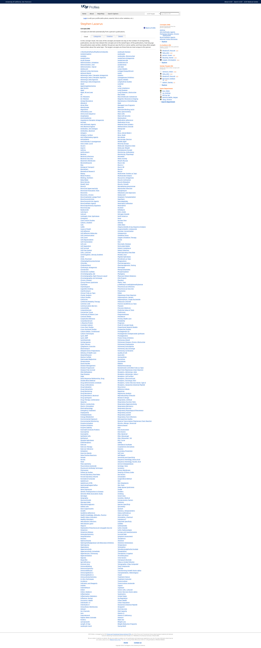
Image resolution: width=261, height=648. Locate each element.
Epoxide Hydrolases (87, 440)
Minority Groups (123, 144)
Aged (82, 90)
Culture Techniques (87, 334)
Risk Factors (122, 432)
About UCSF (228, 2)
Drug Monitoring (86, 391)
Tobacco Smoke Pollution (126, 562)
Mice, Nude (122, 135)
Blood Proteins (85, 176)
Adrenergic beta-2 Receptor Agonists (93, 77)
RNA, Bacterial (122, 434)
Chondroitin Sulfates (88, 272)
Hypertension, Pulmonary (89, 553)
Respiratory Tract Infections (127, 417)
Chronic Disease (86, 280)
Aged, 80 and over (87, 92)
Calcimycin (84, 212)
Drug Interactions (87, 389)
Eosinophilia (85, 432)
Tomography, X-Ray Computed (128, 564)
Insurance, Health (87, 600)
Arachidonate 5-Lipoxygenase (91, 141)
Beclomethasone (86, 163)
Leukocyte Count (86, 626)
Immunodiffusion (86, 570)
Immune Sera (85, 564)
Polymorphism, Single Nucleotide (129, 299)
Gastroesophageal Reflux (89, 485)
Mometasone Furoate (125, 150)
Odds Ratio (121, 225)
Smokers (120, 491)
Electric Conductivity (87, 404)
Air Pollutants (85, 97)
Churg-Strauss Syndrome (89, 282)
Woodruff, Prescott (170, 51)
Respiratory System (124, 415)
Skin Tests (121, 485)
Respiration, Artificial (125, 400)
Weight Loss (122, 622)
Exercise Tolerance (87, 449)
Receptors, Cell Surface (125, 376)
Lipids (120, 73)
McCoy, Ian (166, 95)
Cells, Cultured (86, 252)
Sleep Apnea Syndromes (126, 487)
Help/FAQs (100, 14)
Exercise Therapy (86, 447)
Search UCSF (238, 2)
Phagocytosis (122, 261)
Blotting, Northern (87, 178)
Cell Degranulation (87, 240)
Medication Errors (124, 122)
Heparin (83, 526)
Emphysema (85, 413)
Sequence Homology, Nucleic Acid (129, 462)
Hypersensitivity (86, 549)
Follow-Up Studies (87, 472)
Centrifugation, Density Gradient (92, 255)
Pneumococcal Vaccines (126, 289)
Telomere (121, 541)
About (92, 14)
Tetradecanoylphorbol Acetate (128, 549)
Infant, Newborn (86, 592)
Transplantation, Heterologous (128, 573)
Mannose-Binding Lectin (126, 109)
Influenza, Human (87, 598)
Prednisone (121, 312)
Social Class (122, 496)
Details (120, 36)
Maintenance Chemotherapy (127, 101)
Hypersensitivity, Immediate (90, 551)
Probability (121, 321)
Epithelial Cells (86, 436)
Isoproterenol (85, 615)
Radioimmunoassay (124, 366)
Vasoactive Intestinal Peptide (127, 605)
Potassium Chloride (124, 302)
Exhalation (84, 451)
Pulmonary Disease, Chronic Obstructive (131, 342)
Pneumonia (121, 291)
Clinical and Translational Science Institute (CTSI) (119, 634)
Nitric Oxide (122, 212)
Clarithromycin (86, 291)
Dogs (82, 376)
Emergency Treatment (88, 410)
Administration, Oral (88, 65)
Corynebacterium (86, 321)
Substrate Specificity (125, 521)
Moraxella (121, 156)
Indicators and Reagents (89, 583)
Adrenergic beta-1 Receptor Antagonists (94, 75)
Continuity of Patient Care (89, 314)
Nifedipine (121, 210)
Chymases (84, 284)
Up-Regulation (123, 598)
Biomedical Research (88, 171)
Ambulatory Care (86, 112)
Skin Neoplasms (123, 483)
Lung (119, 86)
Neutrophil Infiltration (125, 203)
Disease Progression (87, 368)
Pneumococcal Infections (126, 287)
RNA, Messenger (123, 436)
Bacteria (83, 154)
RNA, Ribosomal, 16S (125, 438)
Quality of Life (122, 353)
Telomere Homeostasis (125, 543)
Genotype (84, 496)
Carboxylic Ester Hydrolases (90, 216)
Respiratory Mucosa (124, 408)
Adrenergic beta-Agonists (89, 80)
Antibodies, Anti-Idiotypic (89, 129)
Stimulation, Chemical (125, 517)
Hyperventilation (86, 556)
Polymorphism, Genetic (125, 297)
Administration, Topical (88, 67)
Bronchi (83, 186)
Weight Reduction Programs (127, 624)
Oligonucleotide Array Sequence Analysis (132, 227)
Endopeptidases (86, 415)
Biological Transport (87, 167)
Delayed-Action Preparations (90, 351)
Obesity (120, 223)
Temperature (122, 545)
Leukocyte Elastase (124, 52)
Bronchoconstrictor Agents (90, 201)
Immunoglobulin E (87, 573)
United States (122, 596)
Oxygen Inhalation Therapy (127, 237)
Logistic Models (123, 80)
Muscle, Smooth (123, 184)
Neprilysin (121, 199)
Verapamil (121, 607)
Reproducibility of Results (126, 395)
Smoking (121, 494)
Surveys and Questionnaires (127, 532)
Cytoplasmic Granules (88, 346)
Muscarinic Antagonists (126, 178)
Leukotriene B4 (123, 60)
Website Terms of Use (115, 639)
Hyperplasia (85, 547)
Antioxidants (85, 139)
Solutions (121, 502)
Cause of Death (86, 229)
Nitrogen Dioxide (123, 214)
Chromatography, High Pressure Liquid (94, 276)
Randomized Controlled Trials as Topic (131, 368)
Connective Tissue (87, 312)
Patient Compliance (124, 248)
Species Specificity (124, 504)
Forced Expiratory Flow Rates (90, 474)
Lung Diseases (123, 90)
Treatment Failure (124, 577)
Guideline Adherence (88, 513)
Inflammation (85, 594)
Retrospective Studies (125, 419)
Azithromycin (85, 152)
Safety (120, 442)
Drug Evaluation (86, 387)
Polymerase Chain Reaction (127, 295)
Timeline (110, 36)
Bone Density (85, 182)
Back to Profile (150, 28)
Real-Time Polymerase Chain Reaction (130, 370)
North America (123, 216)
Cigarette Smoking (87, 289)
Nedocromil (122, 195)
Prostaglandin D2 (123, 331)
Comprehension (86, 310)
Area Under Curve (87, 144)
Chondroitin (85, 269)
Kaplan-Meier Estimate (88, 617)
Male (119, 103)
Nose (119, 218)
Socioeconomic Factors (125, 500)
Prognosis (121, 323)
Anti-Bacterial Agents (88, 126)
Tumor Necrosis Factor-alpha (127, 592)
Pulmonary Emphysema (126, 344)
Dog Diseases (85, 374)
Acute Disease (85, 60)
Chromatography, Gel (88, 274)
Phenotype (121, 267)
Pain (119, 242)
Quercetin (121, 355)
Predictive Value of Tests (126, 310)
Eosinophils (84, 434)
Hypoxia (83, 558)
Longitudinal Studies (125, 82)
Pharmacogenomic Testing (127, 265)
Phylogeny (121, 274)
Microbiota (121, 137)
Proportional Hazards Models (128, 327)
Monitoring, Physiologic (126, 154)
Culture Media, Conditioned (90, 331)
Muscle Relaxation (124, 182)
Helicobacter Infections (88, 521)
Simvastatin (122, 477)
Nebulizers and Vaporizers (127, 193)
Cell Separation (86, 246)
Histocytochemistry (87, 534)
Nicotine (120, 208)
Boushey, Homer (169, 58)
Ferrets (83, 459)
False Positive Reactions (89, 455)
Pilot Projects (122, 278)
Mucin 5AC (121, 163)
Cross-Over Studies (87, 327)
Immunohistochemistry (88, 577)
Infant (83, 590)
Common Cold (85, 304)
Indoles (83, 585)
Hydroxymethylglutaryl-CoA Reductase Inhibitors (97, 543)
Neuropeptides (123, 201)
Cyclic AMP (84, 336)
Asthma (83, 150)
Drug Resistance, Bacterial (90, 395)
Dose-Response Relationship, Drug (92, 378)
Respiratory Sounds (124, 413)
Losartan (121, 84)
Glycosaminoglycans (87, 504)
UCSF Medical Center (251, 2)
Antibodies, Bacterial (88, 131)
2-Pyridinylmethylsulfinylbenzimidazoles (94, 52)
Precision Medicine (124, 308)
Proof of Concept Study (125, 325)
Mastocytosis (122, 118)
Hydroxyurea (85, 545)
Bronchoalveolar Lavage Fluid (91, 197)
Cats (82, 225)
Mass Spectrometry (124, 112)
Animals (83, 122)
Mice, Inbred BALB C (125, 133)
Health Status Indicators (89, 517)
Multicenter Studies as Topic (127, 173)
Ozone (120, 240)
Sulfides (120, 523)
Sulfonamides (122, 526)
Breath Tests (85, 184)
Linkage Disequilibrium (126, 71)
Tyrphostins (122, 594)
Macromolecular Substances (127, 97)
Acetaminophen (86, 54)
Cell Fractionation (86, 242)
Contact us (138, 643)
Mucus (120, 171)
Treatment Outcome (124, 579)
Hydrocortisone (86, 541)
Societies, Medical (124, 498)
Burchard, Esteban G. (168, 79)
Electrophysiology (87, 408)
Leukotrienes (122, 65)
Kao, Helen (166, 91)
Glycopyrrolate (85, 502)
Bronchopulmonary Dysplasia (91, 205)
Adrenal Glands (86, 73)
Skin (119, 481)
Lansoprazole (85, 622)
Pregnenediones (123, 314)
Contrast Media (86, 316)
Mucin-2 (120, 165)
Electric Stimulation (87, 406)
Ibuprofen (84, 560)
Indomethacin (85, 588)
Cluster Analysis (86, 295)
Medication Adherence (125, 120)
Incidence (84, 581)
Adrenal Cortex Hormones (89, 71)
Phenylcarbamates (124, 269)
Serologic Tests (123, 466)
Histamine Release (87, 532)
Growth (83, 511)
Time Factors (122, 558)
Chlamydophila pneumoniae (90, 261)
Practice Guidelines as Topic (127, 304)
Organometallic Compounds (127, 229)
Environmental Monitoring (90, 421)
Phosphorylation (123, 272)
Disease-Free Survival (88, 370)
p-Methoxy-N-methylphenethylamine (130, 284)
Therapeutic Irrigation (125, 553)
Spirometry (121, 506)
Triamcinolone (122, 581)
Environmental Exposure (89, 419)
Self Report (121, 455)
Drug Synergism (86, 398)
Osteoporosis (122, 233)
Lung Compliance (124, 88)
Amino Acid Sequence (88, 114)
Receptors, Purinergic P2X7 (127, 380)
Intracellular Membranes (89, 607)
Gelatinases (84, 487)
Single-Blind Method (125, 479)
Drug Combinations (87, 385)
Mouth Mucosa (123, 161)
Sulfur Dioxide (122, 528)
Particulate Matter (124, 246)
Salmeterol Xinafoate (125, 445)
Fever (82, 462)
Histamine (84, 530)
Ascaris (83, 146)
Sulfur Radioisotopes (125, 530)
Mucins (120, 169)
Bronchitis (84, 193)
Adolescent (84, 69)
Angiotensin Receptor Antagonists (92, 120)
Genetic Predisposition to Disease (92, 491)
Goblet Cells (85, 506)
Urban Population (124, 602)
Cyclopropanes (86, 342)
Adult (82, 84)
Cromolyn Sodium (87, 325)
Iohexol (83, 609)
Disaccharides (85, 363)
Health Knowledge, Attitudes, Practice (93, 515)
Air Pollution (85, 99)
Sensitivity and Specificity (126, 457)
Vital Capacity (122, 611)
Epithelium (84, 438)
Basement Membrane (88, 161)
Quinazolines (122, 357)
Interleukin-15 (85, 602)
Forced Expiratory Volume (89, 477)
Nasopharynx (122, 191)
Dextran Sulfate (86, 357)
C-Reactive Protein (87, 323)
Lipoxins (120, 75)
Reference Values (123, 389)
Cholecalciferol (86, 265)
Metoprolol (121, 129)
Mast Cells (121, 114)
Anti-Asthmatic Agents (88, 124)
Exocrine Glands (86, 453)
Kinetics (83, 620)
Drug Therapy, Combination (90, 400)
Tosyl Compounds (124, 566)
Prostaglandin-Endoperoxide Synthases (131, 334)
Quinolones (122, 361)
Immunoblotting (86, 566)
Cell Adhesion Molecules (89, 233)
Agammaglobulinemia (88, 86)
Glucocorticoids (86, 500)
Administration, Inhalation (90, 62)
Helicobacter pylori (87, 523)
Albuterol (84, 103)
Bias (82, 165)
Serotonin (121, 468)
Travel (120, 575)
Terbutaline (122, 547)
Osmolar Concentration (126, 231)
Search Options (113, 14)
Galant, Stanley (168, 82)
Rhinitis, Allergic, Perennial (127, 423)
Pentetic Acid (122, 255)
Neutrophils (122, 205)
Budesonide (85, 210)
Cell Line (83, 244)
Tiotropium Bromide (124, 560)
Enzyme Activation (87, 423)
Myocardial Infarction (125, 188)
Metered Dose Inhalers (125, 124)
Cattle (83, 227)
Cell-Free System (86, 250)
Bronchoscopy (85, 208)
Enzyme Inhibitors (87, 425)
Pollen (120, 293)
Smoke (120, 489)
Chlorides (84, 263)
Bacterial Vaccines (87, 158)
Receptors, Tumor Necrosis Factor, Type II (132, 383)
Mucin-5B (121, 167)
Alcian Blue (84, 105)
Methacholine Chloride (125, 126)
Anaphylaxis (85, 116)
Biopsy (83, 173)
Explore (164, 41)
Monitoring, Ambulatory (126, 152)
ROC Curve (121, 440)
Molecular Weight (124, 148)
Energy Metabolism (87, 417)
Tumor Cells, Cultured (125, 590)
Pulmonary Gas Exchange (126, 348)
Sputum (120, 509)
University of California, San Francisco (18, 2)
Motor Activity (122, 158)
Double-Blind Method (88, 380)
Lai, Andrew (166, 93)
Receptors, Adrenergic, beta (127, 372)
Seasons (120, 449)
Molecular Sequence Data (126, 146)
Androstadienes (86, 118)
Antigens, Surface (87, 135)
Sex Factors (121, 474)
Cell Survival (85, 248)
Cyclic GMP (84, 338)
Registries (121, 391)
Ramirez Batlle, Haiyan (170, 97)
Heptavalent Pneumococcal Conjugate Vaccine (96, 528)
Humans (83, 538)
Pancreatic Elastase (124, 244)
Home (84, 14)
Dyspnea (83, 402)
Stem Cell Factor (123, 515)
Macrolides (121, 94)
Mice (119, 131)
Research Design (123, 398)
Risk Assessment (123, 430)
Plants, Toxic (122, 282)
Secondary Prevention (125, 451)
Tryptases (121, 588)
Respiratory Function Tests (127, 402)
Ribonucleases (123, 425)
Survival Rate (122, 534)
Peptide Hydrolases (124, 257)
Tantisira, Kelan (169, 72)
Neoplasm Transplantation (127, 197)
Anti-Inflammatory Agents (89, 137)
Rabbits (120, 363)
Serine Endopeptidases (125, 464)
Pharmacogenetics (124, 263)
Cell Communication (87, 235)
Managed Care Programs (126, 105)
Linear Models (122, 69)
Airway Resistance (87, 101)
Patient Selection (123, 250)
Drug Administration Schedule (91, 383)
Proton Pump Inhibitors (126, 338)
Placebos (121, 280)
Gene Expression (86, 489)
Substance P (122, 519)
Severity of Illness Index (126, 472)
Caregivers (84, 218)
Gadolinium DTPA (86, 483)
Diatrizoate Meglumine (88, 359)
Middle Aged (122, 141)
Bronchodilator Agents (88, 203)
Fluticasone (84, 470)
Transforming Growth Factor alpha (129, 570)
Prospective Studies (124, 329)
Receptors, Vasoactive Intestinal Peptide (131, 385)
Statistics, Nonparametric (126, 511)
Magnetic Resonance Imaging (128, 99)
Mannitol (121, 107)
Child (82, 257)
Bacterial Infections (87, 156)
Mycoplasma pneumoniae (126, 186)
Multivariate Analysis (125, 176)
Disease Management (88, 366)
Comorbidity (85, 308)
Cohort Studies (86, 297)
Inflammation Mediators (89, 596)
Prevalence (121, 316)
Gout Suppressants (87, 509)
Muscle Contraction (124, 180)
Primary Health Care (124, 319)
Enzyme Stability (86, 427)
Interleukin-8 (85, 605)
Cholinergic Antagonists (89, 267)
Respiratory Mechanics (125, 406)
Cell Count (84, 237)
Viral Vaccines (122, 609)
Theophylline (122, 551)
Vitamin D (121, 613)
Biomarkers (84, 169)
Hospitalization (86, 536)
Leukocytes (121, 54)
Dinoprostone (85, 361)
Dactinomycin (85, 348)
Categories (97, 36)
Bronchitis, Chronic (87, 195)
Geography (84, 498)
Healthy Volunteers (87, 519)
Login (85, 18)
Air (81, 94)
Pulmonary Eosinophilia (126, 346)
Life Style (121, 67)
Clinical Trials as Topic (88, 293)
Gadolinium (84, 481)
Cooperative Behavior (88, 319)
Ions (82, 613)
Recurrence (122, 387)
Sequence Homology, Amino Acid (129, 459)
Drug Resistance (86, 393)
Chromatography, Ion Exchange (91, 278)
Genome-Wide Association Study (92, 494)
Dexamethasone (86, 355)
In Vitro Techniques (87, 579)
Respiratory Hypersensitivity (127, 404)
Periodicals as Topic (124, 259)
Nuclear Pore (122, 220)
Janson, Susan (168, 55)
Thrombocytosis (123, 556)
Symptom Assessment (125, 536)
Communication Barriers (89, 306)
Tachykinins (122, 538)
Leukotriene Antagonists (126, 58)
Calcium (83, 214)
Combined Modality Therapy (90, 302)
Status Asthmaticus (124, 513)
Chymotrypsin (85, 287)
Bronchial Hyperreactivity (89, 188)
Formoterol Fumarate (88, 479)
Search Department (168, 102)
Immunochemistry (87, 568)
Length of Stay (85, 624)
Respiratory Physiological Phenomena (130, 410)
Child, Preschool (86, 259)
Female (83, 457)
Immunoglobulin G (87, 575)
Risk (119, 427)
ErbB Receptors (86, 442)
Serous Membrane (124, 470)
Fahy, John (167, 53)
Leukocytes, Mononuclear (126, 56)
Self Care (121, 453)
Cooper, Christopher (170, 60)
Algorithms (84, 109)
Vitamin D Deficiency (125, 615)
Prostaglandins (123, 336)
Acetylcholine (85, 58)
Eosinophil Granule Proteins (90, 430)
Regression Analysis (124, 393)
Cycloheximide (85, 340)
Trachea (120, 568)
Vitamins (121, 617)
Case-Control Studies (88, 220)
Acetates (83, 56)
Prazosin (120, 306)
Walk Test (121, 620)
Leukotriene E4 (123, 62)
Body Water (84, 180)
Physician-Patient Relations (127, 276)
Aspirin (83, 148)
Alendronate (85, 107)
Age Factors (84, 88)
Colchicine (84, 299)
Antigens (84, 133)
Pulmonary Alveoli (124, 340)
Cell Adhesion (85, 231)
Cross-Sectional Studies (89, 329)
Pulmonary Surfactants (125, 351)
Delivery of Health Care (88, 353)
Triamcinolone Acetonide (126, 583)
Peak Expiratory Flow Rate (126, 252)
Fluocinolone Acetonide (88, 466)
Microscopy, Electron (125, 139)
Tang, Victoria (167, 99)
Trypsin (120, 585)
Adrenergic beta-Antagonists (90, 82)
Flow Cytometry (86, 464)
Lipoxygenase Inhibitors (126, 77)
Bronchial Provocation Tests (90, 191)
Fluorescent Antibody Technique (92, 468)
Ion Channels (85, 611)
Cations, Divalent (86, 223)
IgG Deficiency (85, 562)
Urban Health (122, 600)
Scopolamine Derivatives (126, 447)
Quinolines (121, 359)
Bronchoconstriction (87, 199)
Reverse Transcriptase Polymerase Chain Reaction (135, 421)
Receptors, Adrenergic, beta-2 (128, 374)
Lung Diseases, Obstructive (127, 92)
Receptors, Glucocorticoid (126, 378)
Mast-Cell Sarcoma (124, 116)
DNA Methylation (86, 372)
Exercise (83, 445)
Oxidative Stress (123, 235)
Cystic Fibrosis (85, 344)
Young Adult (122, 626)
